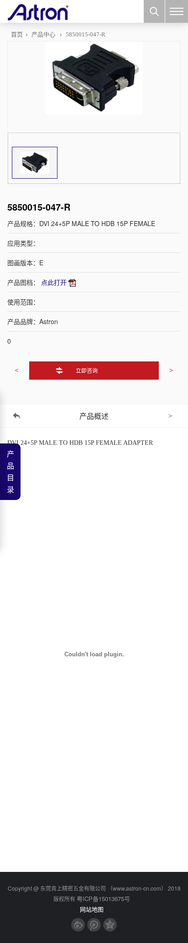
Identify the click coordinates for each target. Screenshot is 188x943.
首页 (17, 34)
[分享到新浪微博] (78, 924)
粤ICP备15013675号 (103, 898)
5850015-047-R (85, 34)
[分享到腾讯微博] (94, 924)
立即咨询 (87, 370)
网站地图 (92, 909)
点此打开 (53, 282)
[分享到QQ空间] (110, 924)
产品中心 (43, 34)
